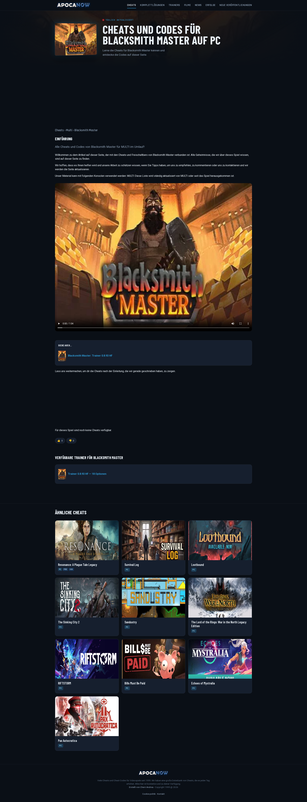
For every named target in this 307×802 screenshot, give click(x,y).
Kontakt (161, 794)
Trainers (174, 5)
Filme (187, 5)
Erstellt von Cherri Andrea (141, 787)
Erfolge (211, 5)
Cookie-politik (149, 794)
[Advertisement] (153, 90)
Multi (69, 130)
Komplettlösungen (152, 5)
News (198, 5)
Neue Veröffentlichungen (236, 5)
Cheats (131, 5)
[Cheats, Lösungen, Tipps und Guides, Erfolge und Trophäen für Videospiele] (73, 5)
